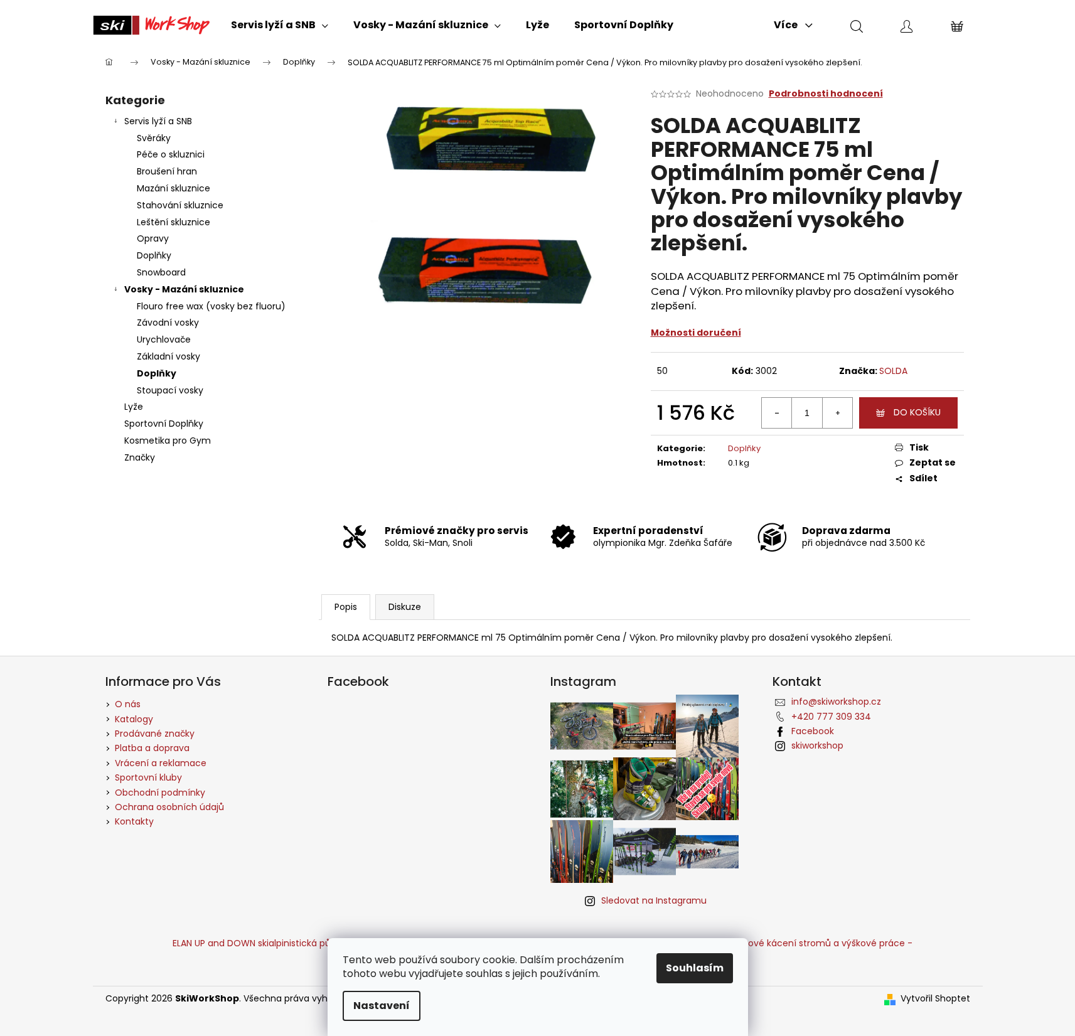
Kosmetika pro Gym (167, 440)
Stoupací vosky (170, 390)
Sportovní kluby (148, 777)
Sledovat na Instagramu (654, 900)
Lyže (133, 406)
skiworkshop (817, 745)
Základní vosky (168, 356)
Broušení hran (167, 171)
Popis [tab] (345, 607)
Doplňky (154, 255)
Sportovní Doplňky (163, 423)
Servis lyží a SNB (158, 121)
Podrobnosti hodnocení (826, 94)
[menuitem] (279, 25)
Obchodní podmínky (160, 792)
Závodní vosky (168, 322)
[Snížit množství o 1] (777, 413)
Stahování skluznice (180, 205)
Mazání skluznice (173, 188)
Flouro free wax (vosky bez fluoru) (211, 306)
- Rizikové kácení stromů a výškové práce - (817, 943)
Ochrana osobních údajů (169, 807)
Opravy (153, 238)
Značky (139, 457)
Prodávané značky (155, 733)
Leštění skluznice (173, 222)
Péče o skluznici (171, 154)
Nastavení (381, 1005)
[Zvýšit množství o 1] (837, 413)
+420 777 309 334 (831, 716)
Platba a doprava (152, 748)
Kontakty (134, 821)
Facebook (812, 731)
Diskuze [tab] (404, 607)
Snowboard (161, 272)
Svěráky (154, 138)
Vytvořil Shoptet (935, 999)
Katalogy (134, 719)
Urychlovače (164, 339)
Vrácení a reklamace (160, 763)
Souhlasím (695, 968)
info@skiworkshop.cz (836, 701)
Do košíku (917, 412)
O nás (128, 704)
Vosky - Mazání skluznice (184, 289)
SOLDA (893, 371)
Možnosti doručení (696, 332)
